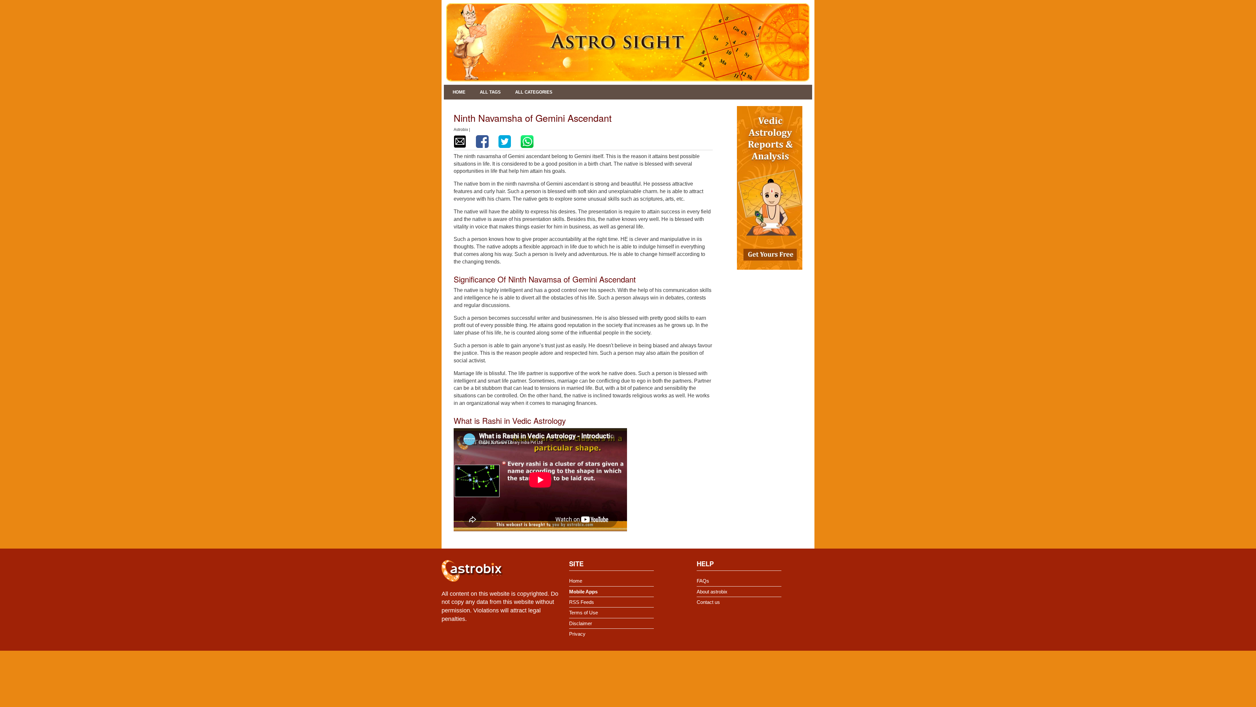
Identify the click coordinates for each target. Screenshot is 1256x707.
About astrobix (712, 591)
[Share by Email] (460, 141)
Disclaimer (580, 623)
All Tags (490, 92)
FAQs (703, 581)
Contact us (708, 602)
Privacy (577, 634)
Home (459, 92)
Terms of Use (583, 612)
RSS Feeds (581, 602)
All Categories (533, 92)
